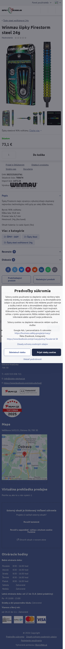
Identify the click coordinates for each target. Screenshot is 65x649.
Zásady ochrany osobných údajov (32, 344)
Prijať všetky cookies (46, 352)
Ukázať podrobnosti (32, 359)
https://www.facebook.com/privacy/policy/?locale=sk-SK (32, 339)
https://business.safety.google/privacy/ (32, 333)
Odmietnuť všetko (17, 352)
